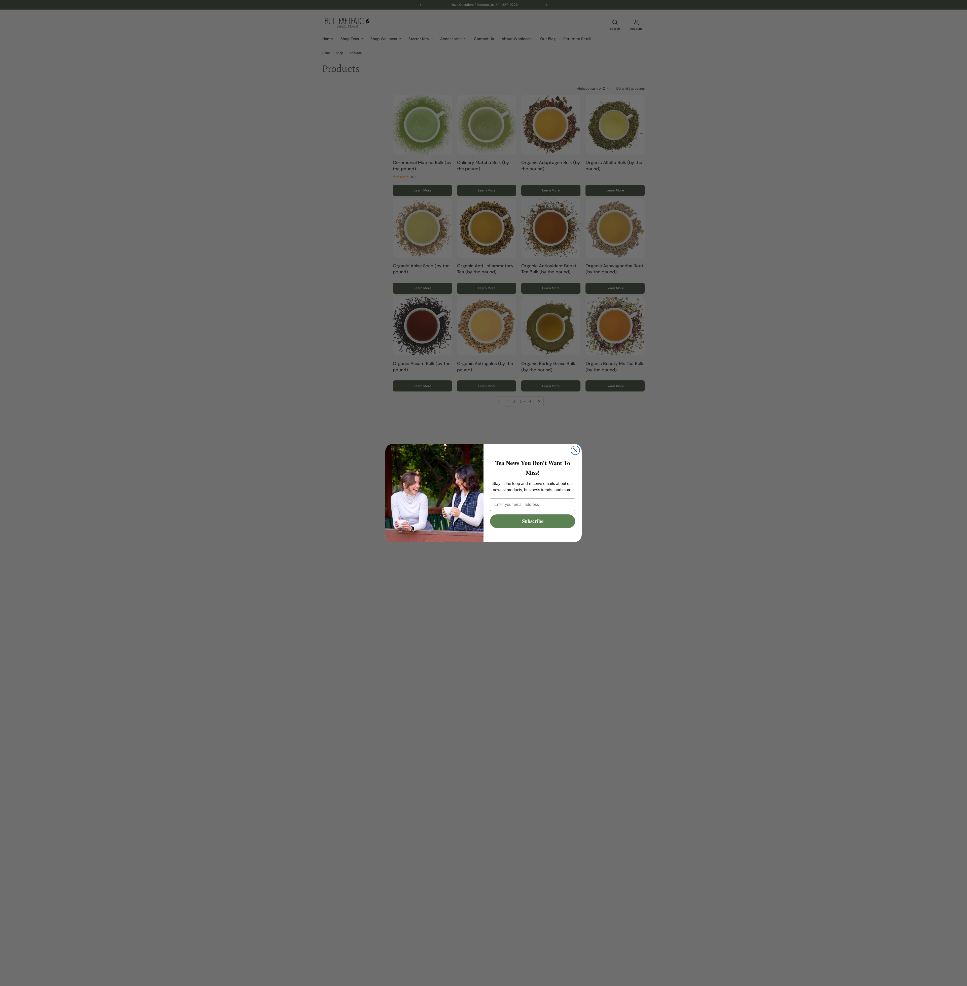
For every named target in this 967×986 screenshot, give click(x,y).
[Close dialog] (575, 450)
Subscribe (532, 521)
